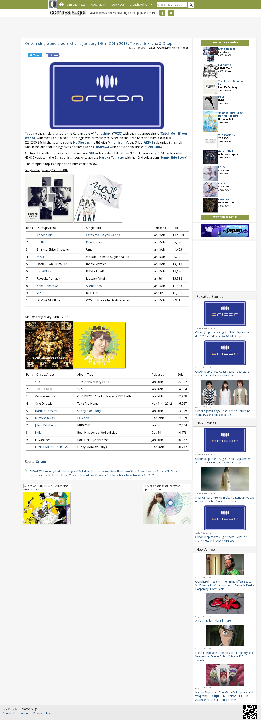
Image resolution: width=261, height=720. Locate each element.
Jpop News (118, 4)
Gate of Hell (225, 151)
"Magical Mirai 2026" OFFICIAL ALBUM (230, 114)
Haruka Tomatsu (111, 158)
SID (91, 153)
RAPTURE (223, 199)
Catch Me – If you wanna (103, 235)
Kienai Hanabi (226, 48)
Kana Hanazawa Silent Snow (127, 471)
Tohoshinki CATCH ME (138, 475)
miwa (40, 257)
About (25, 713)
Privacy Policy (41, 713)
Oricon (56, 475)
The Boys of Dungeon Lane (231, 82)
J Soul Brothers (45, 425)
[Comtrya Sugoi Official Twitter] (171, 13)
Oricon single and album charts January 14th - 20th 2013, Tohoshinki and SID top (99, 43)
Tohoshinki (103, 134)
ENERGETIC (224, 65)
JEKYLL (222, 97)
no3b (40, 242)
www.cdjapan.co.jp (225, 216)
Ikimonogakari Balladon (75, 471)
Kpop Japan (98, 4)
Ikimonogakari (45, 418)
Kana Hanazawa (97, 147)
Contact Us (10, 713)
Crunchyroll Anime (141, 4)
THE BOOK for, (227, 135)
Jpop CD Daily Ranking (225, 42)
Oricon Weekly (69, 475)
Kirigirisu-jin (118, 142)
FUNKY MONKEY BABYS (51, 447)
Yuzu (40, 293)
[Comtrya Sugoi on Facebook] (162, 13)
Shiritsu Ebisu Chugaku (92, 475)
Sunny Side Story (173, 158)
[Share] (48, 55)
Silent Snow (153, 147)
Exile (38, 433)
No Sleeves (159, 471)
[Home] (61, 4)
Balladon (83, 418)
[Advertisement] (129, 26)
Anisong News (76, 4)
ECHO (221, 167)
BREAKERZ (44, 271)
